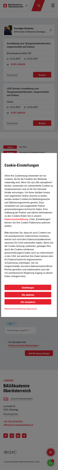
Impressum (31, 309)
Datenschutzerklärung (16, 219)
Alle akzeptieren (28, 302)
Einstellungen (28, 287)
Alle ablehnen (28, 295)
